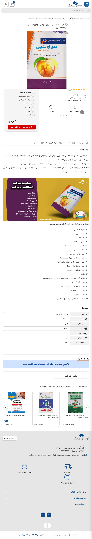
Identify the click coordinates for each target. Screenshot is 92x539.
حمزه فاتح (76, 95)
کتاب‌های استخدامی (79, 18)
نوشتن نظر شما (71, 376)
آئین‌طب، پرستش (76, 98)
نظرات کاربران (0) (52, 143)
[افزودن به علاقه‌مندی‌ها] (66, 25)
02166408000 (65, 451)
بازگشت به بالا (10, 438)
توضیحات (80, 143)
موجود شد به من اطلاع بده (21, 127)
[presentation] (82, 112)
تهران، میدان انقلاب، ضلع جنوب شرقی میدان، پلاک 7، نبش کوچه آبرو (54, 455)
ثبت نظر (37, 143)
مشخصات (67, 143)
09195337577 (61, 448)
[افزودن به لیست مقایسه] (66, 33)
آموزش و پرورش (67, 18)
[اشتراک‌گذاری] (66, 28)
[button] (66, 115)
